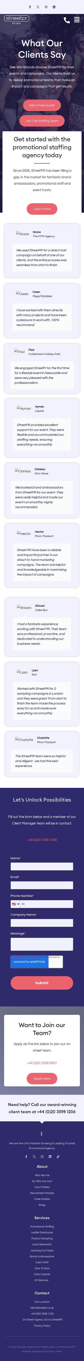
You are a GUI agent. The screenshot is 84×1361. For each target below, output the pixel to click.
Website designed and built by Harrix (42, 1351)
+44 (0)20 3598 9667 (42, 1063)
